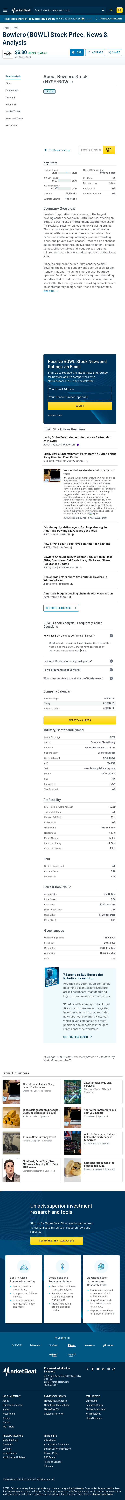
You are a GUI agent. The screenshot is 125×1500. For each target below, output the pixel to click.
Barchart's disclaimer (103, 1494)
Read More (48, 291)
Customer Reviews (53, 1413)
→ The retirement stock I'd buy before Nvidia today (28, 18)
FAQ (4, 1426)
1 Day (48, 91)
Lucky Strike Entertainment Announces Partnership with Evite (77, 439)
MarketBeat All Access (55, 1400)
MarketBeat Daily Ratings (56, 1404)
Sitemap (48, 1465)
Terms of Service (53, 1461)
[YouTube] (98, 1368)
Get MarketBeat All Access (56, 1240)
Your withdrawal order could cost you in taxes (89, 472)
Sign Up (109, 149)
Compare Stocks (94, 1404)
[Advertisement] (79, 327)
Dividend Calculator (96, 1409)
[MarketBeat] (21, 10)
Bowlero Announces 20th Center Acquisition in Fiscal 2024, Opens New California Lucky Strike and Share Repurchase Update (78, 560)
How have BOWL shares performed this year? (69, 635)
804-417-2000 (108, 773)
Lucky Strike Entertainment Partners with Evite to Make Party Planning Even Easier (79, 455)
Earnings (7, 1448)
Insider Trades (9, 1453)
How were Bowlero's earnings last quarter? (67, 661)
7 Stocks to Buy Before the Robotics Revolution (83, 976)
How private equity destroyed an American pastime (76, 543)
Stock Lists (91, 1400)
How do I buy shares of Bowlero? (61, 669)
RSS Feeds (49, 1457)
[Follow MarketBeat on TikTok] (114, 1368)
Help (11, 1426)
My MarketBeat (93, 1413)
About (5, 1400)
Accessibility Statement (56, 1444)
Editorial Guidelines (12, 1404)
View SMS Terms (55, 415)
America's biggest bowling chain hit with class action (78, 593)
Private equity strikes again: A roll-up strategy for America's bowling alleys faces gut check (75, 528)
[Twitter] (88, 1368)
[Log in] (111, 10)
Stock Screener (94, 1418)
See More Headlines (58, 608)
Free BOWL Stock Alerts (110, 18)
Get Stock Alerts (80, 720)
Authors (6, 1409)
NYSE (112, 737)
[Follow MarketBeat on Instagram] (109, 1368)
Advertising (50, 1439)
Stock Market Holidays (13, 1457)
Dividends (7, 1444)
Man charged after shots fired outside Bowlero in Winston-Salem (75, 578)
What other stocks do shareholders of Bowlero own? (73, 678)
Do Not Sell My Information (57, 1448)
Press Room (8, 1413)
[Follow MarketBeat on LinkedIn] (104, 1368)
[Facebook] (93, 1368)
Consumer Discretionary (103, 742)
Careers (6, 1418)
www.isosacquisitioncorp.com (99, 768)
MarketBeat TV (51, 1409)
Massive (80, 1488)
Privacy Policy (51, 1453)
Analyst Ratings (10, 1439)
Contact (6, 1422)
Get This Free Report (75, 1036)
